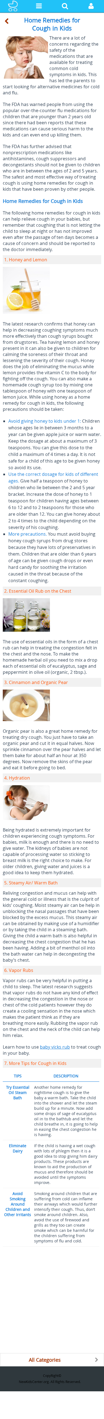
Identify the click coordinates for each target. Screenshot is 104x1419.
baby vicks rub (55, 1047)
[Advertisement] (52, 1301)
